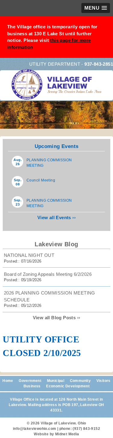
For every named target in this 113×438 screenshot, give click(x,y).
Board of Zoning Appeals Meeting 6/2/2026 (48, 274)
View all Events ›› (56, 217)
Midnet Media (67, 434)
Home (7, 381)
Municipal (55, 381)
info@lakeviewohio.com (34, 429)
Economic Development (67, 386)
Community (80, 381)
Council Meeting (41, 180)
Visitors (103, 381)
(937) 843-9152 (86, 429)
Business (32, 386)
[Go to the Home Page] (58, 89)
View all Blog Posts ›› (56, 317)
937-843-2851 (98, 64)
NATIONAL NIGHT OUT (29, 255)
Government (30, 381)
